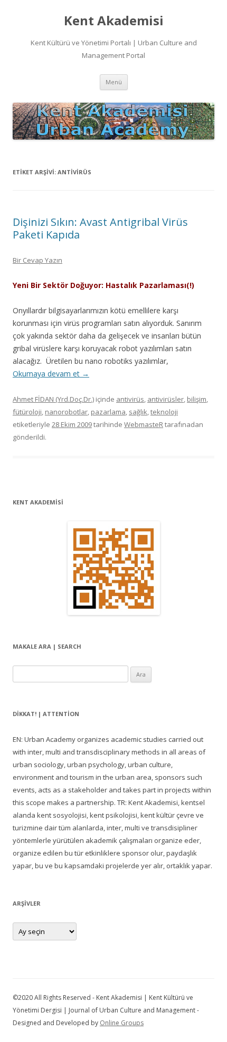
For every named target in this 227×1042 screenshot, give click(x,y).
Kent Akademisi (114, 21)
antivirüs (130, 399)
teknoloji (164, 411)
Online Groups (122, 1022)
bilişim (196, 399)
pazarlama (108, 411)
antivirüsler (165, 399)
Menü (114, 82)
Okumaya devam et (51, 374)
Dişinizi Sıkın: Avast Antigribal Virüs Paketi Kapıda (100, 228)
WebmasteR (143, 424)
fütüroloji (27, 411)
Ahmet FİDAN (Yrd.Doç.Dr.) (53, 399)
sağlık (138, 411)
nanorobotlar (66, 411)
